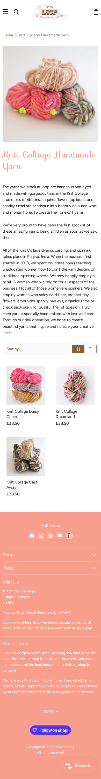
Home (8, 35)
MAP (66, 612)
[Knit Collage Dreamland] (75, 385)
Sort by (12, 349)
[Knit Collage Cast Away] (25, 456)
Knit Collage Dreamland (66, 414)
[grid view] (78, 349)
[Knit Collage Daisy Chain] (25, 385)
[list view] (90, 349)
